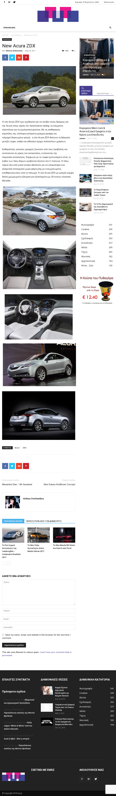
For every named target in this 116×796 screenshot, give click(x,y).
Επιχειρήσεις (89, 55)
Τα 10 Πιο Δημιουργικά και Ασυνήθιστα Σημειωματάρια (103, 207)
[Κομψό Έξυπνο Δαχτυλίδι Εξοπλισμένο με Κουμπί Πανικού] (47, 690)
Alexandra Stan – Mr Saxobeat (17, 484)
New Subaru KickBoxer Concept (59, 484)
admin (86, 75)
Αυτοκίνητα (16, 35)
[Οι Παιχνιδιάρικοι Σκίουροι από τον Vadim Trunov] (85, 192)
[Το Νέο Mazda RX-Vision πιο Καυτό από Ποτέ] (64, 535)
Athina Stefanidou (14, 51)
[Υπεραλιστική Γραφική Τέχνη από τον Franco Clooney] (47, 707)
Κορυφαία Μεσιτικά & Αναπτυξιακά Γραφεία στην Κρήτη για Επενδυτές (95, 131)
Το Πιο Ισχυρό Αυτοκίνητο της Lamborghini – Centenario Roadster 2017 (11, 551)
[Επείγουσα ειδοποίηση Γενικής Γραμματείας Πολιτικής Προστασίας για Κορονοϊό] (85, 161)
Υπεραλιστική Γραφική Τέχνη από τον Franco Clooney (64, 707)
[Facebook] (4, 2)
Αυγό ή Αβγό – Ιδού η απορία (16, 738)
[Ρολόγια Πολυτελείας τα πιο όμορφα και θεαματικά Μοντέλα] (47, 722)
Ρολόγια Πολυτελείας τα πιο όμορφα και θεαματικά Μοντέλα (64, 722)
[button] (110, 27)
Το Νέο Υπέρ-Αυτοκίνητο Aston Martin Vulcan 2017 (35, 548)
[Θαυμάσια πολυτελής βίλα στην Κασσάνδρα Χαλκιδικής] (85, 178)
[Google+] (9, 2)
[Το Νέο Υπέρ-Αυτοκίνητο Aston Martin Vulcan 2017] (38, 535)
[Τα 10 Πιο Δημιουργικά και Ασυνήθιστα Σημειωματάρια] (85, 207)
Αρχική (5, 35)
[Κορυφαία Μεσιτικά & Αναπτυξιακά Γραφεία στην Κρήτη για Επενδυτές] (96, 111)
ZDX (24, 448)
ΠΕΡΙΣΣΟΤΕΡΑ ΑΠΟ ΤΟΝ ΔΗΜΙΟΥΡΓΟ (43, 521)
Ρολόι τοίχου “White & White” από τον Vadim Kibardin (18, 725)
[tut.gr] (58, 14)
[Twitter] (14, 2)
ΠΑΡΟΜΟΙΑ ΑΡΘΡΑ (13, 521)
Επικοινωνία (109, 2)
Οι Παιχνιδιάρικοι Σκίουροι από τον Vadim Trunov (101, 192)
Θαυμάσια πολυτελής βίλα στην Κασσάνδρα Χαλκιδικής (103, 178)
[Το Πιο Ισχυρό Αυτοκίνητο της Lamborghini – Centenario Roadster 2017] (13, 535)
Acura (17, 448)
